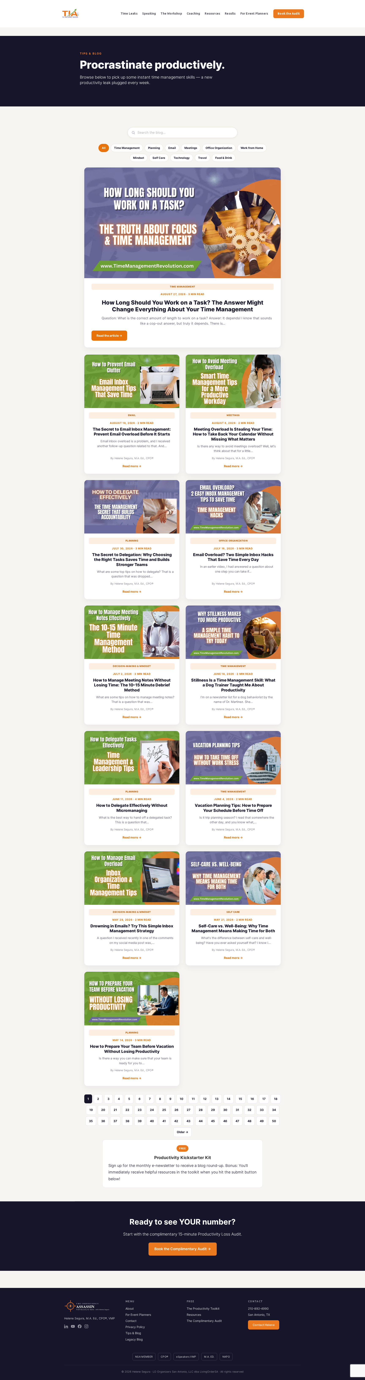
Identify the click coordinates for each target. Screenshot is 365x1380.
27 (188, 1110)
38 (127, 1121)
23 (140, 1110)
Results (230, 13)
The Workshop (171, 13)
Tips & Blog (133, 1333)
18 (275, 1099)
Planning (154, 148)
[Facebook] (80, 1326)
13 (216, 1099)
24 (152, 1110)
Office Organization (219, 148)
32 (249, 1110)
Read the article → (109, 335)
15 (240, 1099)
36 (103, 1121)
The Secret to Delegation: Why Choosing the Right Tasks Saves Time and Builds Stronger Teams (132, 559)
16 (252, 1099)
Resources (212, 13)
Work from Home (252, 148)
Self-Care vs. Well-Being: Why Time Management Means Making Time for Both (233, 929)
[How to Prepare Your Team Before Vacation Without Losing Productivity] (131, 998)
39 (140, 1121)
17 (264, 1099)
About (129, 1308)
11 (193, 1099)
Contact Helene (264, 1325)
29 (213, 1110)
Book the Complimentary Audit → (182, 1249)
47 (237, 1121)
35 (91, 1121)
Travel (202, 157)
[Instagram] (86, 1326)
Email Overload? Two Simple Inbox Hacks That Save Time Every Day (233, 557)
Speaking (149, 13)
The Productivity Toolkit (203, 1308)
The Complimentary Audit (204, 1321)
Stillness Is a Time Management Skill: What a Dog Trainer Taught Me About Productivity (233, 685)
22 (127, 1110)
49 (262, 1121)
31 (237, 1110)
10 (181, 1099)
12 (205, 1099)
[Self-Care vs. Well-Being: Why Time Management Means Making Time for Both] (233, 878)
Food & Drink (223, 157)
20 (103, 1110)
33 (262, 1110)
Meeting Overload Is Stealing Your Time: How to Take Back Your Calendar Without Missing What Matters (233, 434)
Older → (182, 1132)
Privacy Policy (135, 1327)
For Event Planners (254, 13)
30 (225, 1110)
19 (91, 1110)
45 (213, 1121)
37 (115, 1121)
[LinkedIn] (66, 1326)
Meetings (190, 148)
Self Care (159, 157)
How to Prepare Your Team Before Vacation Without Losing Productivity (132, 1049)
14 (228, 1099)
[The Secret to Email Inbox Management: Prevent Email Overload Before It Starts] (131, 381)
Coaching (193, 13)
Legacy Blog (134, 1339)
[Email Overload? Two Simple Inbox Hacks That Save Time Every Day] (233, 506)
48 (249, 1121)
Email (172, 148)
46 (225, 1121)
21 (115, 1110)
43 (188, 1121)
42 (176, 1121)
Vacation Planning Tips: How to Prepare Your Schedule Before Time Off (233, 808)
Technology (182, 157)
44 (201, 1121)
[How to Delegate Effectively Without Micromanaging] (131, 757)
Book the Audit (289, 13)
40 (152, 1121)
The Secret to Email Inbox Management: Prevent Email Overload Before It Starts (132, 432)
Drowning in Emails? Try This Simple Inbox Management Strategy (131, 929)
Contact (130, 1321)
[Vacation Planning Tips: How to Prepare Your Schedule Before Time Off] (233, 757)
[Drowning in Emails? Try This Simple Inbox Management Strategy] (131, 878)
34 (274, 1110)
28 (201, 1110)
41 (164, 1121)
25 (164, 1110)
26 (176, 1110)
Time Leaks (129, 13)
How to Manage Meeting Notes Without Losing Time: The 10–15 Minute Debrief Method (132, 685)
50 (274, 1121)
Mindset (138, 157)
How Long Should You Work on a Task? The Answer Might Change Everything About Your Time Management (182, 306)
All (104, 148)
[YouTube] (73, 1326)
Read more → (132, 466)
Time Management (127, 148)
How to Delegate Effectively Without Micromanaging (132, 808)
